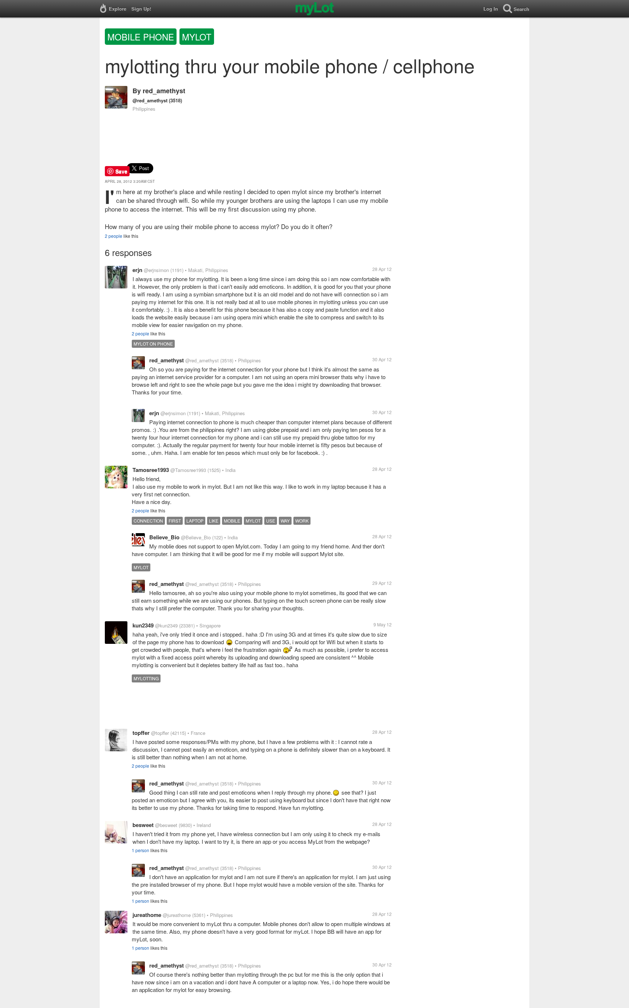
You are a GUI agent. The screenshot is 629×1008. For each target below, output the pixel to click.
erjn (137, 270)
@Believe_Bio (196, 537)
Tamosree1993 (150, 470)
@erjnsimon (156, 270)
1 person (140, 850)
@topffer (160, 732)
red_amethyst (164, 90)
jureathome (146, 915)
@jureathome (177, 914)
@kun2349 (166, 625)
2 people (113, 236)
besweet (143, 825)
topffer (141, 733)
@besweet (166, 825)
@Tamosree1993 (188, 469)
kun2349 (143, 625)
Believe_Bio (164, 537)
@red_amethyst (149, 100)
